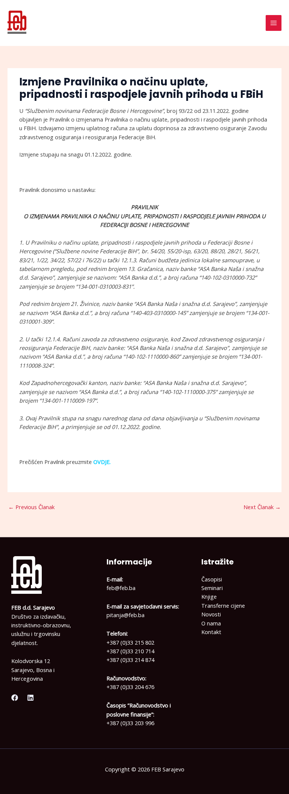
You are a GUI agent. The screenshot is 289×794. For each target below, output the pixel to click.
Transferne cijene (223, 605)
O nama (211, 623)
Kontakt (211, 632)
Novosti (211, 614)
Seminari (212, 588)
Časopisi (211, 579)
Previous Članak (31, 507)
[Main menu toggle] (273, 23)
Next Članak (262, 507)
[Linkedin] (30, 697)
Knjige (209, 596)
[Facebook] (14, 697)
